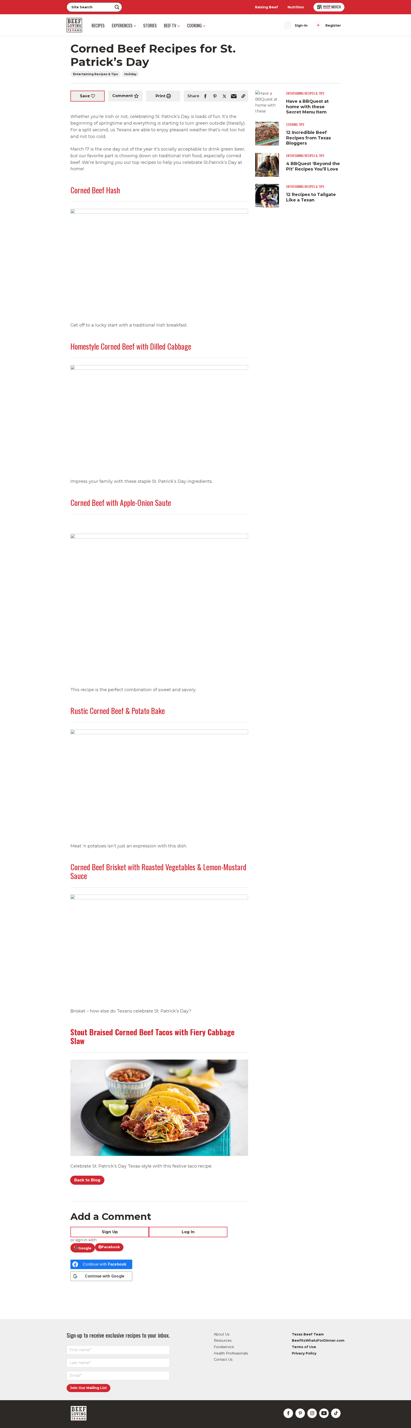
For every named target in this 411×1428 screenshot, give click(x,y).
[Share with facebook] (205, 96)
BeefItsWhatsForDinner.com (318, 1340)
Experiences (122, 25)
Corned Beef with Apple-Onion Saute (120, 502)
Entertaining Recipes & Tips (95, 74)
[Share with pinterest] (215, 96)
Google (84, 1248)
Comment (122, 96)
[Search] (117, 7)
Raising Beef (266, 7)
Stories (150, 25)
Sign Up (110, 1232)
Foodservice (224, 1347)
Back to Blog (87, 1180)
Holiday (130, 74)
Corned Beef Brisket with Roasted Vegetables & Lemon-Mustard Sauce (158, 871)
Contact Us (223, 1359)
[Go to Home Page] (74, 25)
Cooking (194, 25)
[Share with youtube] (324, 1413)
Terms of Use (304, 1347)
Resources (222, 1340)
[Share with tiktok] (336, 1413)
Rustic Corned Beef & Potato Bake (117, 710)
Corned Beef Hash (95, 190)
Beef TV (170, 25)
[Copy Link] (243, 96)
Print (160, 96)
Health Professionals (231, 1353)
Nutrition (296, 7)
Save (85, 96)
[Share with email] (234, 96)
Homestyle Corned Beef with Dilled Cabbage (130, 346)
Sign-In (301, 25)
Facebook (111, 1247)
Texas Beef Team (308, 1334)
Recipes (98, 25)
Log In (188, 1232)
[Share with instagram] (312, 1413)
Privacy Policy (304, 1353)
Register (333, 25)
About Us (221, 1334)
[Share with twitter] (224, 96)
